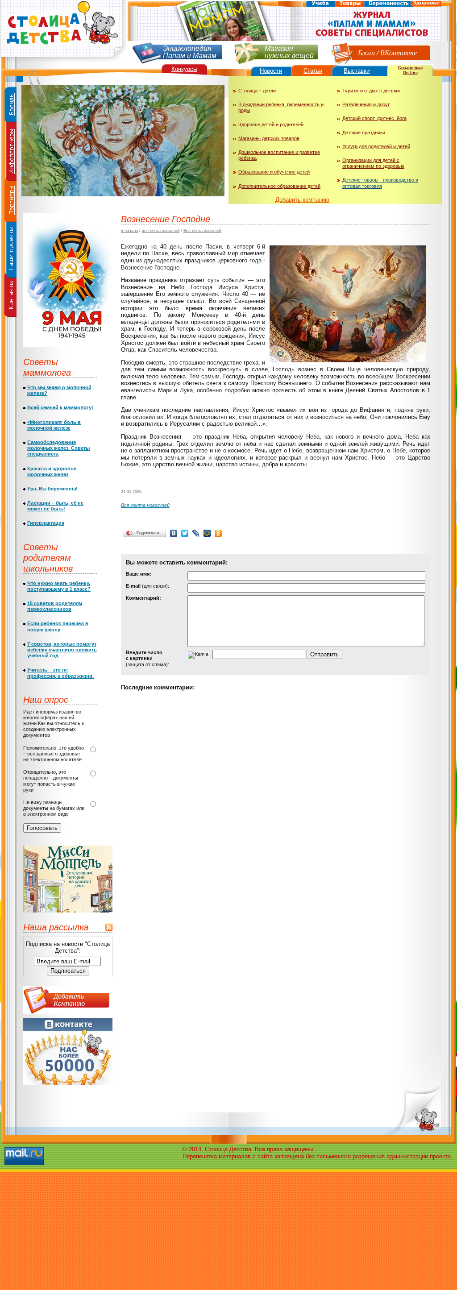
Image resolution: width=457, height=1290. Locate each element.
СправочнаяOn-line (410, 70)
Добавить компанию (302, 199)
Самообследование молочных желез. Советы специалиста (58, 448)
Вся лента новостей (202, 230)
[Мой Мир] (207, 533)
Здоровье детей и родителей (270, 124)
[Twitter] (185, 533)
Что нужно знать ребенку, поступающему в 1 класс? (59, 586)
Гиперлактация (45, 523)
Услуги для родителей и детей (376, 146)
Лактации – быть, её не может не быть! (55, 505)
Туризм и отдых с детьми (371, 90)
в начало (129, 230)
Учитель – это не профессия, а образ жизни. (60, 672)
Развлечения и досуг (366, 104)
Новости (271, 70)
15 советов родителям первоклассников (54, 606)
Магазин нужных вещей (289, 51)
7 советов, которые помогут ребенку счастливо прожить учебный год (62, 649)
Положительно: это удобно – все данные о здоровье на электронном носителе (53, 753)
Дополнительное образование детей (279, 186)
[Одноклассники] (218, 533)
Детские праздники (363, 132)
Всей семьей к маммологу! (60, 407)
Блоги (366, 52)
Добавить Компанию (69, 999)
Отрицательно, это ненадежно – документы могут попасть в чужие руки (50, 780)
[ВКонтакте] (174, 533)
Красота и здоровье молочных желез (51, 471)
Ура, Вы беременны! (52, 488)
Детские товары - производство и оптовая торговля (380, 182)
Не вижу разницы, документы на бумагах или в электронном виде (53, 808)
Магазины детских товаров (268, 138)
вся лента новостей (160, 230)
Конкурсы (184, 69)
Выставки (357, 70)
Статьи (312, 70)
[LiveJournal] (196, 533)
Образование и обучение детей (274, 171)
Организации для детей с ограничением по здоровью (373, 163)
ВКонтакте (398, 52)
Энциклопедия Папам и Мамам (189, 51)
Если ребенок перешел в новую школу (57, 626)
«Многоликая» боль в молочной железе (54, 425)
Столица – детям (257, 90)
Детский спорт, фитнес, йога (374, 118)
